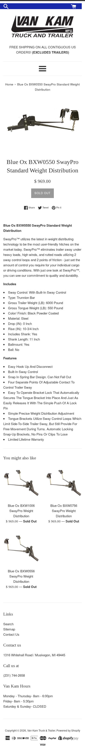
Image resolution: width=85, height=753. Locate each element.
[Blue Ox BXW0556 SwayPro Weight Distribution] (21, 548)
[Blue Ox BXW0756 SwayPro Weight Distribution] (64, 483)
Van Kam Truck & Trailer (41, 730)
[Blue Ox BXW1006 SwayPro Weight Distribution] (21, 483)
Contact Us (11, 634)
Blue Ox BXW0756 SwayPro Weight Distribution (63, 510)
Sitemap (9, 629)
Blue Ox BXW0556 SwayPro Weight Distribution (21, 576)
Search (8, 624)
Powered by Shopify (68, 730)
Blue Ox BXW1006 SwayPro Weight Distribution (21, 510)
